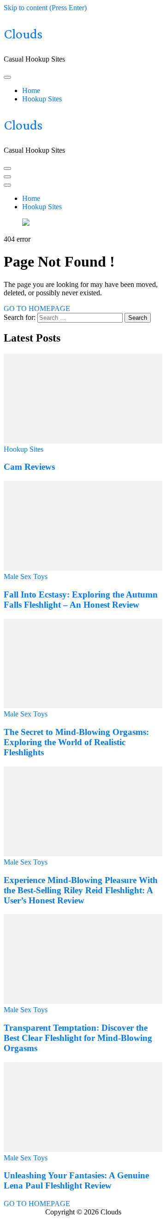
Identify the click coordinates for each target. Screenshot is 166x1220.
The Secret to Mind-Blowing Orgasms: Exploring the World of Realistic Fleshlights (76, 742)
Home (31, 90)
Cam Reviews (29, 467)
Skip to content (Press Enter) (45, 8)
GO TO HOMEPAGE (37, 308)
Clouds (23, 33)
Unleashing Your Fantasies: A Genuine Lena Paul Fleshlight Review (76, 1180)
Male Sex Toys (25, 576)
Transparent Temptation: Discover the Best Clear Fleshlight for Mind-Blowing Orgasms (78, 1038)
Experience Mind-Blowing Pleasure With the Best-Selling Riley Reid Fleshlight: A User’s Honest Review (81, 890)
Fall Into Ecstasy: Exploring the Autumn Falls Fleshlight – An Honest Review (81, 600)
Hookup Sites (42, 99)
